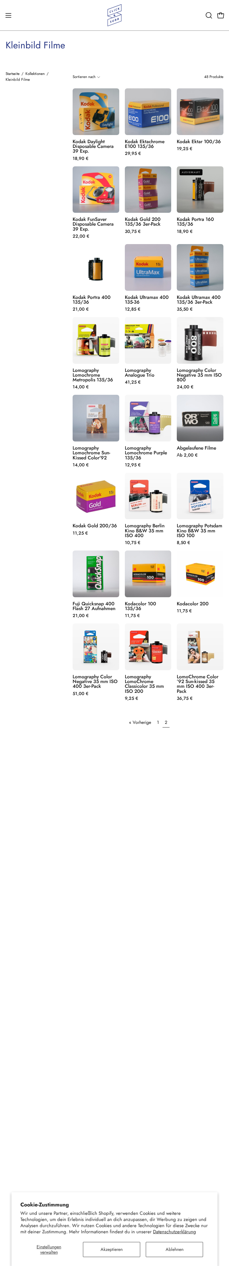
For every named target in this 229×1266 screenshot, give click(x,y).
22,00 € (81, 236)
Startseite (13, 73)
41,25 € (133, 382)
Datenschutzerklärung (174, 1231)
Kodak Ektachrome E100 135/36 (144, 144)
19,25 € (184, 149)
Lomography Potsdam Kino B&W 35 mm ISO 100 (199, 530)
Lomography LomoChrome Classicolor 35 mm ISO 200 (144, 684)
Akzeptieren (112, 1249)
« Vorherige (140, 722)
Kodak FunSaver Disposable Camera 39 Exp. (93, 224)
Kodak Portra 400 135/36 (92, 300)
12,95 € (133, 465)
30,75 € (133, 231)
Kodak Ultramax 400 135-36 (147, 300)
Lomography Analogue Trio (139, 373)
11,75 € (132, 615)
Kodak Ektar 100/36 (199, 141)
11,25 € (80, 533)
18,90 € (81, 158)
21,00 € (81, 309)
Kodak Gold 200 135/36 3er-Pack (143, 222)
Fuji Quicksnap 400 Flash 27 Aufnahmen (94, 606)
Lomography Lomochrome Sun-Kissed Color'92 (91, 453)
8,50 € (183, 542)
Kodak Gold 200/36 (95, 525)
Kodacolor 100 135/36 (140, 606)
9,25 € (131, 698)
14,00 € (81, 387)
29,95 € (133, 153)
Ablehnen (174, 1249)
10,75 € (132, 542)
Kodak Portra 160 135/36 (195, 222)
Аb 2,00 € (187, 455)
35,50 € (185, 309)
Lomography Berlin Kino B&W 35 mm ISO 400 (144, 530)
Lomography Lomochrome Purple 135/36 (146, 453)
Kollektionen (35, 73)
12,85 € (132, 309)
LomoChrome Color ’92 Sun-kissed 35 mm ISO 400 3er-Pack (197, 684)
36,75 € (185, 698)
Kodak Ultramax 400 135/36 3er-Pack (199, 300)
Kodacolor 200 (193, 603)
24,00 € (185, 387)
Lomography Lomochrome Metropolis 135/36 (93, 375)
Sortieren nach (84, 76)
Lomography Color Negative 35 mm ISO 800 (199, 375)
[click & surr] (114, 15)
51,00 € (81, 693)
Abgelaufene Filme (196, 448)
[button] (208, 15)
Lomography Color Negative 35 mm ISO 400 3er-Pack (95, 681)
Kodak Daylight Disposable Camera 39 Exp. (93, 146)
